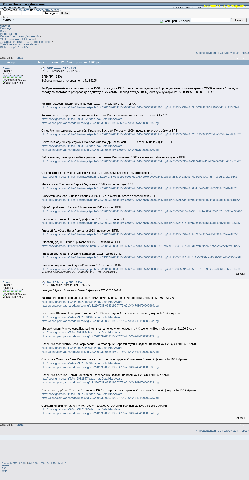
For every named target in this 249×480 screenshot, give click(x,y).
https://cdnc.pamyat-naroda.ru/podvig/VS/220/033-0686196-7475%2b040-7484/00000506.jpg (100, 367)
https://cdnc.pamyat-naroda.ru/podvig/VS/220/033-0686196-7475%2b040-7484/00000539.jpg (100, 397)
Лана (6, 68)
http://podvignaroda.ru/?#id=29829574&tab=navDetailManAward (81, 378)
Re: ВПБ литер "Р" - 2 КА (64, 282)
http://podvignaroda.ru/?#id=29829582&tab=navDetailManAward (81, 394)
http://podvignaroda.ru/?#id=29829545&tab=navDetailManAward (81, 347)
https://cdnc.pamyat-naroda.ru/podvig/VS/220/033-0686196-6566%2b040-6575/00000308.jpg (100, 149)
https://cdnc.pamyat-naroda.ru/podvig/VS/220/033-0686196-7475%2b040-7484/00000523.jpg (100, 382)
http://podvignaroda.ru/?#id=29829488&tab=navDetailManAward (81, 301)
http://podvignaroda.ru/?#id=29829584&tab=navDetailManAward (81, 409)
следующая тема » (236, 52)
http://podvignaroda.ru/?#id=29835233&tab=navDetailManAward (81, 145)
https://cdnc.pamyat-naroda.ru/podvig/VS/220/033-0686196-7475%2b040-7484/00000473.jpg (100, 336)
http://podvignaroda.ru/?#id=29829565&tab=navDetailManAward (81, 363)
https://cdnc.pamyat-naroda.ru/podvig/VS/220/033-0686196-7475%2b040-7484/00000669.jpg (100, 305)
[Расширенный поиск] (175, 20)
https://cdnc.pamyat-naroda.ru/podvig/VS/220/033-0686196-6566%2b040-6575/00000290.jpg (100, 123)
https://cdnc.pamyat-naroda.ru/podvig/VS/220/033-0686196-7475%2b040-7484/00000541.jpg (100, 413)
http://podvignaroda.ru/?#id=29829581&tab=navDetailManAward (81, 317)
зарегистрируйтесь (48, 9)
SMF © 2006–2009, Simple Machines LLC (47, 463)
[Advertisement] (124, 451)
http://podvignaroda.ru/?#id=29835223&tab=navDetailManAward (81, 119)
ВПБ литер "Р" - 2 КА (62, 68)
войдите (23, 9)
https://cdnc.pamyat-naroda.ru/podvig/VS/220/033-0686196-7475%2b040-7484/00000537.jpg (100, 321)
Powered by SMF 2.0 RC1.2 (14, 463)
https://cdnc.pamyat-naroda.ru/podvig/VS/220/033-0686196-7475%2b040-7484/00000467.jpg (100, 351)
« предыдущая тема (209, 52)
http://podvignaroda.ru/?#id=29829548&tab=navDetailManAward (81, 332)
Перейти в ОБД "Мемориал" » (225, 5)
